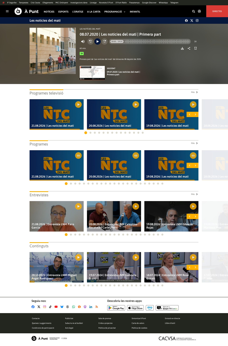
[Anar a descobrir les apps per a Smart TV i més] (167, 307)
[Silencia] (83, 41)
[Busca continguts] (193, 11)
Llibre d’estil (170, 323)
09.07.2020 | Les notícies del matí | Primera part (123, 73)
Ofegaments (47, 2)
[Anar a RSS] (97, 306)
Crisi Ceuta (35, 2)
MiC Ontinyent (62, 2)
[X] (191, 20)
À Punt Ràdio (121, 2)
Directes (217, 11)
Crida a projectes (105, 323)
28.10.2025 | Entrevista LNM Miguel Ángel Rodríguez (54, 276)
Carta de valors (138, 323)
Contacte (36, 318)
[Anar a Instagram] (45, 306)
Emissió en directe (172, 318)
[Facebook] (186, 20)
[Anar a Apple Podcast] (85, 306)
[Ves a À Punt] (27, 11)
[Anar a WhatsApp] (74, 306)
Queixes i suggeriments (41, 323)
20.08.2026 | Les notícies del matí (110, 125)
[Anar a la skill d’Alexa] (150, 307)
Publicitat (69, 318)
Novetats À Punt (106, 2)
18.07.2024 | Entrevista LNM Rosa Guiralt (167, 276)
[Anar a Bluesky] (62, 306)
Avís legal (69, 328)
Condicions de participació (43, 328)
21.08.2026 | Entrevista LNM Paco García (53, 226)
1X (195, 41)
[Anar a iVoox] (80, 306)
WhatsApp (163, 2)
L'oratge (93, 2)
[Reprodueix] (97, 41)
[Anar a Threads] (68, 306)
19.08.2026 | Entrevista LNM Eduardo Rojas (169, 226)
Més (193, 92)
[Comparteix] (189, 48)
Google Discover (149, 2)
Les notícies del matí (45, 20)
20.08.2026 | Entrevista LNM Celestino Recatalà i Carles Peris (113, 226)
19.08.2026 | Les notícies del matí (167, 125)
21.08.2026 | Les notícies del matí (53, 125)
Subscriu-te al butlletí (74, 323)
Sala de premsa (104, 318)
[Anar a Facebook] (33, 306)
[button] (85, 132)
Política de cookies (139, 328)
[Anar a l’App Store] (135, 307)
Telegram (174, 2)
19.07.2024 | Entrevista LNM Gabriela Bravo (112, 276)
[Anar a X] (39, 306)
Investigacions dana (78, 2)
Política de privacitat (107, 328)
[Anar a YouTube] (57, 306)
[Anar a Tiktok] (51, 306)
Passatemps (134, 2)
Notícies (49, 11)
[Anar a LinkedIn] (91, 306)
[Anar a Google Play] (116, 307)
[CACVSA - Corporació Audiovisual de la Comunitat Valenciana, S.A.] (177, 338)
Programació (113, 11)
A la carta (93, 11)
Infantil (135, 11)
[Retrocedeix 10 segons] (90, 41)
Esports (63, 11)
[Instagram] (197, 20)
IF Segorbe (11, 2)
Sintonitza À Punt (139, 318)
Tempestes (23, 2)
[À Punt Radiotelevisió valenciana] (46, 338)
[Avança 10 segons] (104, 41)
